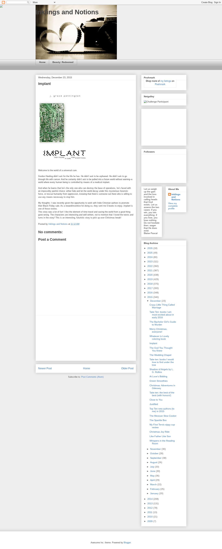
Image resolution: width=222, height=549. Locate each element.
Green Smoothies (159, 381)
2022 (150, 266)
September (156, 458)
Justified (154, 404)
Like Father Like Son (160, 436)
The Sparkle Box (158, 420)
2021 (150, 270)
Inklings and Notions (67, 12)
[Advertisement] (85, 338)
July (152, 466)
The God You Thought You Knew (161, 349)
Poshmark (160, 84)
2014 (150, 499)
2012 (150, 508)
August (154, 462)
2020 (150, 275)
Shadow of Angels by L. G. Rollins (162, 370)
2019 (150, 279)
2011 (150, 512)
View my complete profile (173, 206)
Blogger (127, 542)
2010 (150, 516)
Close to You (156, 399)
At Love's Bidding (158, 376)
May (152, 475)
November (156, 449)
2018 (150, 283)
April (152, 480)
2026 (150, 248)
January (154, 493)
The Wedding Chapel (160, 355)
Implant (153, 343)
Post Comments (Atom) (92, 377)
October (154, 453)
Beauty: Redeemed (62, 62)
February (155, 489)
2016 (150, 292)
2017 (150, 288)
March (153, 484)
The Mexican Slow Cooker (163, 416)
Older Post (127, 368)
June (153, 471)
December (156, 301)
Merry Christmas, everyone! (158, 330)
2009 (150, 521)
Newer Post (45, 368)
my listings (165, 80)
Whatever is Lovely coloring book (159, 337)
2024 (150, 257)
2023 (150, 261)
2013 (150, 503)
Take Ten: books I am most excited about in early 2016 (162, 315)
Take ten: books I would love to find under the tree (162, 362)
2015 (150, 297)
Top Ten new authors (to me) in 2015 (162, 410)
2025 (150, 252)
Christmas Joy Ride (160, 431)
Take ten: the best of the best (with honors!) (162, 394)
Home (42, 62)
